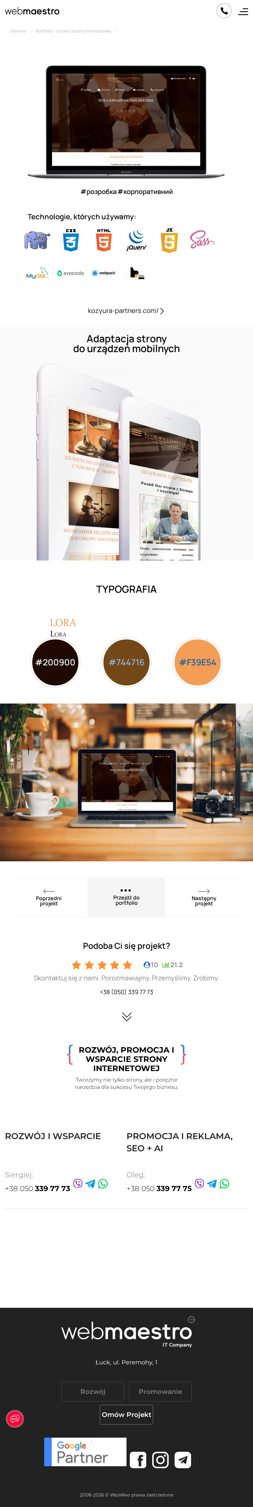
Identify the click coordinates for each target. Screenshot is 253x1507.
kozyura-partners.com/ (123, 310)
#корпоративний (145, 191)
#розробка (98, 191)
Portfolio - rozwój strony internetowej (73, 31)
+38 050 (37, 1188)
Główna (18, 31)
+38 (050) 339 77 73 (126, 992)
